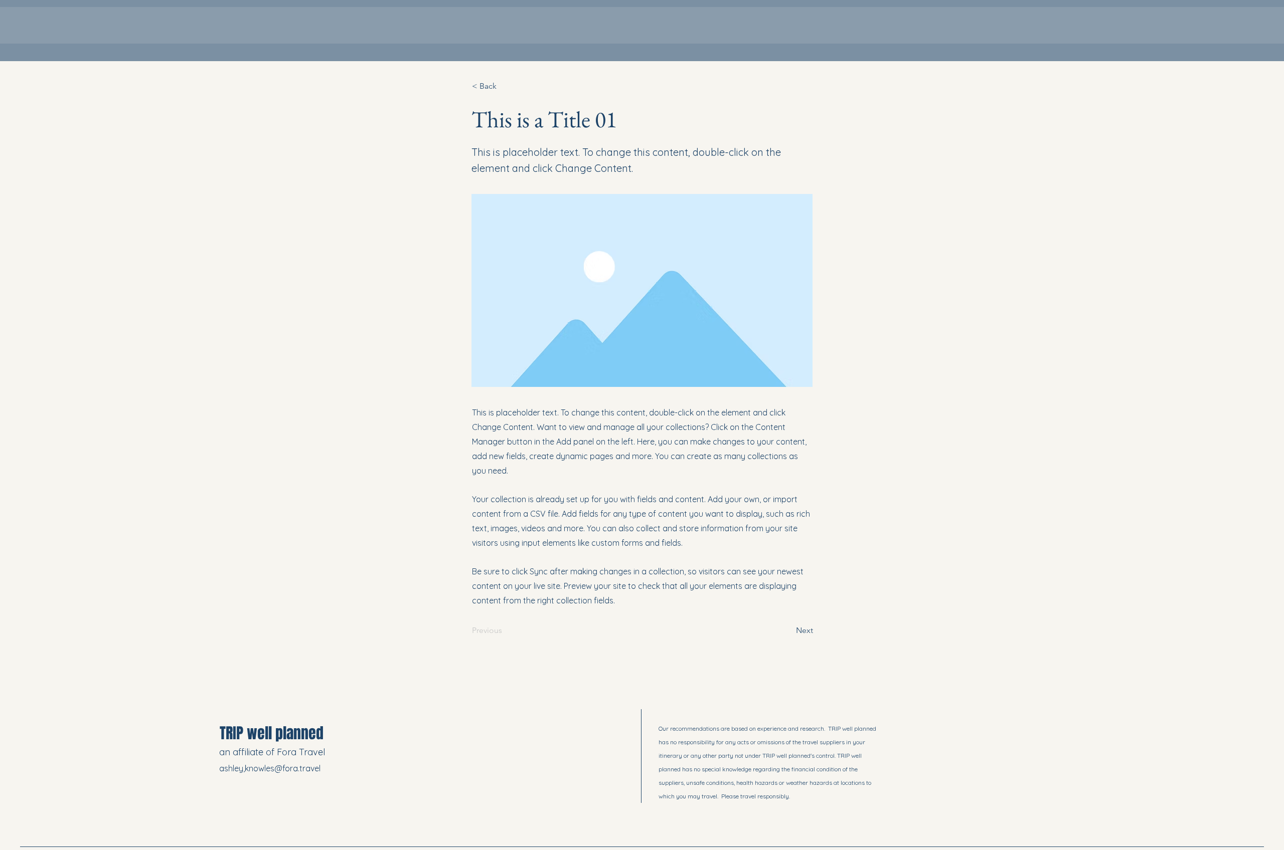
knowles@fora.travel (282, 768)
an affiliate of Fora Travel (273, 752)
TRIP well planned (272, 733)
